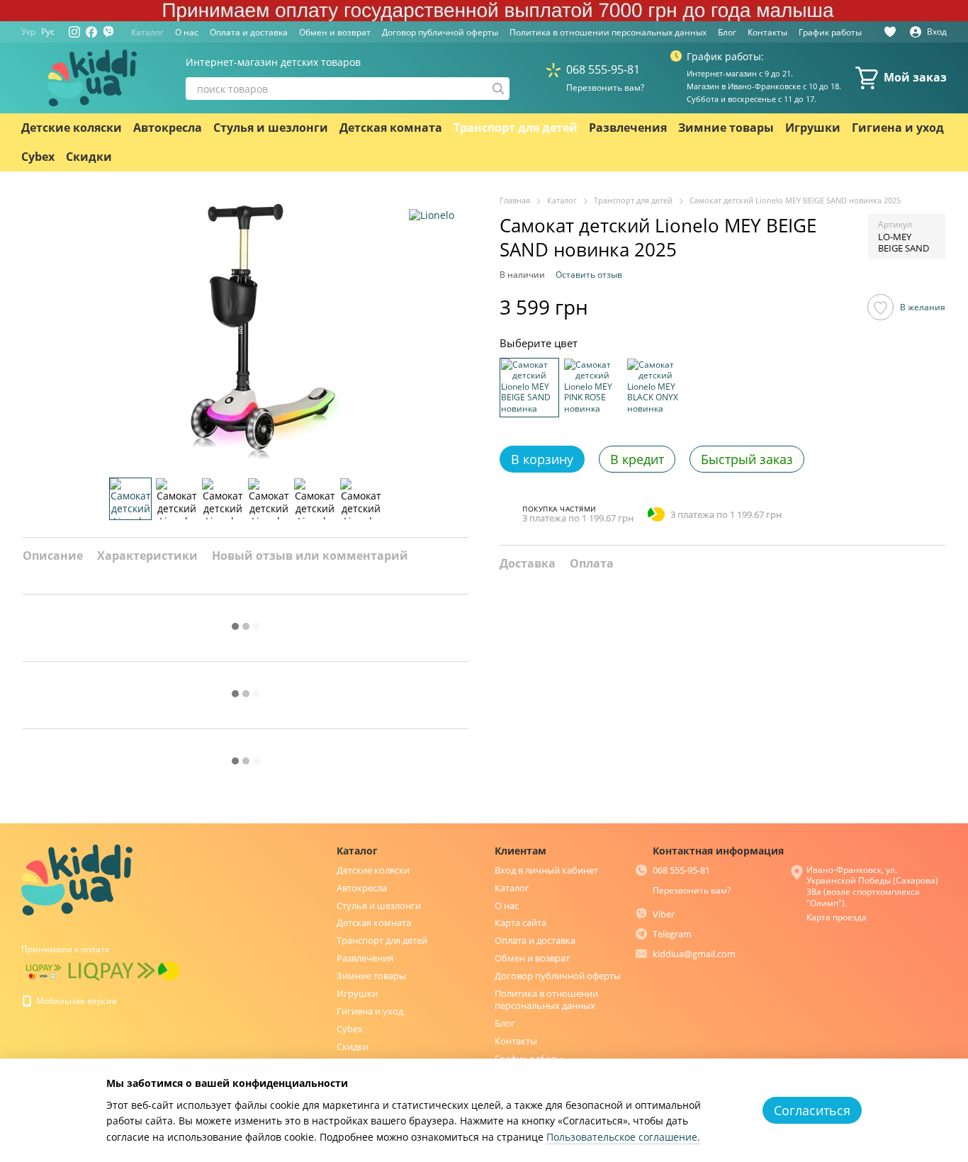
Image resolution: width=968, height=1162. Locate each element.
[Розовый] (592, 387)
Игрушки (812, 127)
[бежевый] (529, 387)
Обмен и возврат (335, 32)
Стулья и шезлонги (270, 127)
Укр (28, 32)
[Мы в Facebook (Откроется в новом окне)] (91, 32)
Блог (727, 32)
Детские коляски (71, 127)
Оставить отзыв (589, 274)
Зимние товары (726, 127)
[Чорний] (655, 387)
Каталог (147, 32)
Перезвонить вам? (605, 88)
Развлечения (628, 127)
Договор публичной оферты (440, 32)
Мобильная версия (75, 1001)
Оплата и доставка (249, 32)
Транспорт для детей (516, 127)
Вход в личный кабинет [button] (546, 870)
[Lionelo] (431, 215)
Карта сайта (520, 922)
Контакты (767, 32)
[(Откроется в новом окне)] (112, 970)
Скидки (89, 156)
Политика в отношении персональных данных (608, 32)
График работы (830, 32)
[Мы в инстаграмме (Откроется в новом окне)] (74, 32)
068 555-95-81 (603, 69)
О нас (186, 32)
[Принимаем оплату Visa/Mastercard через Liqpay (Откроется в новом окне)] (43, 970)
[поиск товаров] (498, 88)
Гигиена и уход (898, 127)
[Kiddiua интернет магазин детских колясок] (77, 879)
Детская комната (390, 127)
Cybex (38, 156)
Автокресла (167, 127)
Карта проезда (836, 917)
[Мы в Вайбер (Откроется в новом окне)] (108, 32)
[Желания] (890, 32)
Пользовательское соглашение (621, 1137)
